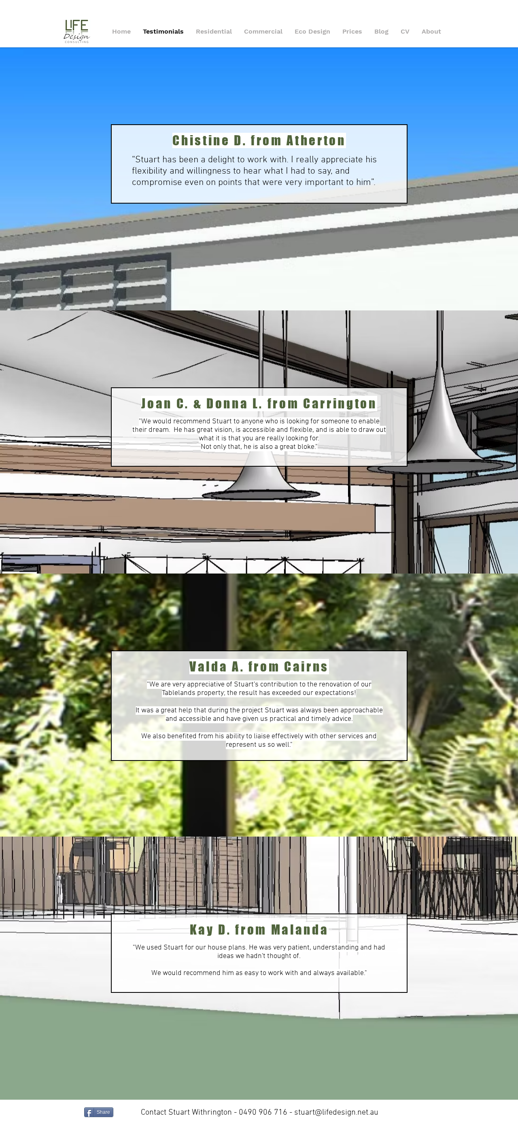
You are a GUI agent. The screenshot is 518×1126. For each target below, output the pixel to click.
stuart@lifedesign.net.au (336, 1113)
